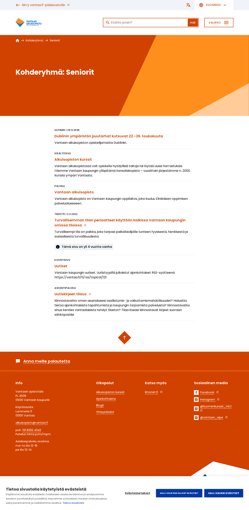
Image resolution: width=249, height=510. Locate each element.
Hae (193, 23)
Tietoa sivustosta (73, 503)
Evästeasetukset (137, 493)
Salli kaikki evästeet (223, 493)
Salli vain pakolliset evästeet (179, 493)
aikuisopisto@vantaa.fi (32, 423)
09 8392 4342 (31, 430)
